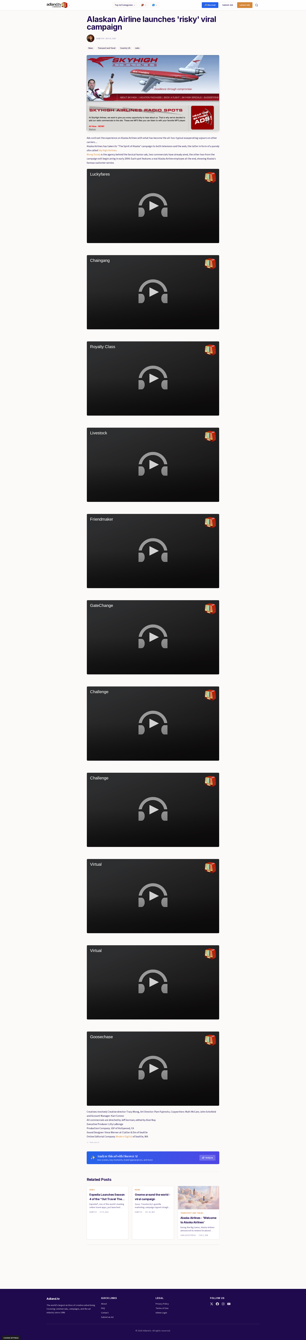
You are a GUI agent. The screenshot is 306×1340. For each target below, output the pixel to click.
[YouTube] (228, 1303)
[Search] (256, 5)
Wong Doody (93, 154)
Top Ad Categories (124, 5)
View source (94, 1142)
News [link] (92, 1190)
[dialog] (11, 1337)
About (104, 1303)
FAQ (103, 1308)
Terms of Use (162, 1308)
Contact (105, 1312)
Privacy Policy (162, 1303)
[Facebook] (217, 1303)
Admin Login (161, 1312)
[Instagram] (223, 1303)
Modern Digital (124, 1136)
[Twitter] (211, 1303)
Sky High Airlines (107, 150)
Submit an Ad (107, 1317)
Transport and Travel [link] (192, 1213)
